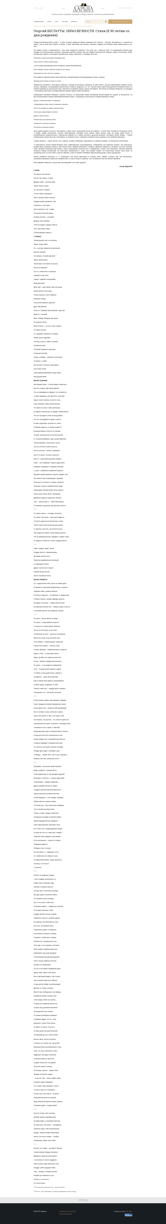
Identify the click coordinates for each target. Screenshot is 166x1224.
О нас (56, 21)
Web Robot (129, 1211)
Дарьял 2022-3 (47, 26)
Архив (49, 21)
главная (36, 26)
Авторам (65, 21)
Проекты (74, 21)
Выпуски (41, 26)
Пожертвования (65, 1214)
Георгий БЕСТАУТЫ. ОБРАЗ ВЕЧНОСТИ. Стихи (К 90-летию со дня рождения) (71, 26)
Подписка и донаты (120, 21)
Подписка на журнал (67, 1211)
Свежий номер (39, 21)
